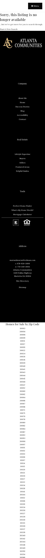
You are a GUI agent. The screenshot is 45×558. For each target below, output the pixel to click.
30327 (22, 513)
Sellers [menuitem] (23, 163)
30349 (22, 548)
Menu (36, 6)
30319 (22, 504)
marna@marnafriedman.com (22, 260)
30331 (22, 523)
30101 (22, 447)
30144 (22, 495)
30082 (22, 426)
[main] (22, 21)
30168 (22, 501)
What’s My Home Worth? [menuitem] (22, 210)
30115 (22, 466)
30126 (22, 476)
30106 (22, 457)
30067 (22, 404)
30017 (22, 344)
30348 (22, 545)
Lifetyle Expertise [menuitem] (22, 154)
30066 (22, 400)
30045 (22, 378)
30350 (22, 551)
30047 (22, 385)
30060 (22, 391)
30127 (22, 479)
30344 (22, 542)
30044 (22, 375)
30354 (22, 554)
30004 (22, 331)
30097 (22, 444)
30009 (22, 338)
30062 (22, 394)
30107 (22, 460)
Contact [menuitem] (22, 119)
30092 (22, 435)
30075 (22, 413)
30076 (22, 416)
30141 (22, 491)
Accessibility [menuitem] (22, 115)
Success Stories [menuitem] (22, 107)
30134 (22, 485)
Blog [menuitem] (22, 111)
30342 (22, 539)
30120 (22, 469)
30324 (22, 507)
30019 (22, 347)
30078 (22, 419)
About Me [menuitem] (22, 98)
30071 (22, 410)
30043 (22, 372)
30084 (22, 429)
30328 (22, 517)
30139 (22, 488)
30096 (22, 441)
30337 (22, 529)
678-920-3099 (23, 263)
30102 (22, 451)
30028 (22, 360)
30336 (22, 526)
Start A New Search (8, 29)
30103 (22, 454)
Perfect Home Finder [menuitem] (22, 206)
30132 (22, 482)
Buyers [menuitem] (23, 158)
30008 (22, 335)
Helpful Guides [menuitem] (22, 171)
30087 (22, 432)
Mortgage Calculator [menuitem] (22, 214)
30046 (22, 382)
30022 (22, 350)
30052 (22, 388)
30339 (22, 532)
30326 (22, 510)
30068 (22, 407)
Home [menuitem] (22, 102)
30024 (22, 353)
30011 (22, 341)
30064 (22, 397)
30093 (22, 438)
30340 (22, 535)
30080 (22, 422)
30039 (22, 363)
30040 (22, 366)
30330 (22, 520)
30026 (22, 356)
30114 (22, 463)
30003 (22, 328)
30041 (22, 369)
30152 (22, 498)
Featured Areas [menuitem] (22, 167)
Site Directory (22, 281)
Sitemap (22, 287)
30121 (22, 473)
